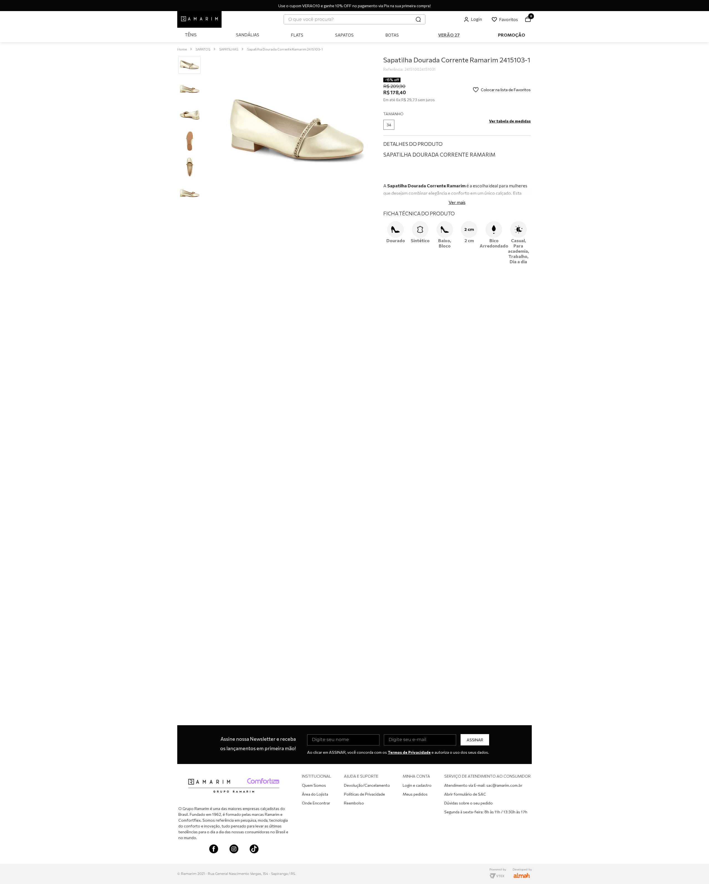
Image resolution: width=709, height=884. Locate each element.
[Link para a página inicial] (182, 49)
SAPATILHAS (228, 49)
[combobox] (354, 19)
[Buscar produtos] (418, 19)
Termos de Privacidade (409, 752)
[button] (388, 125)
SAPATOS (203, 49)
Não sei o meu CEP (399, 151)
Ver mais (457, 259)
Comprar (461, 180)
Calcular (516, 162)
